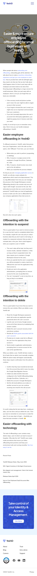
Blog (4, 550)
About (5, 546)
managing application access (23, 173)
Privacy (32, 572)
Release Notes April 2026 (10, 476)
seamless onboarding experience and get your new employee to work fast (17, 77)
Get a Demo (18, 521)
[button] (31, 3)
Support (22, 553)
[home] (8, 3)
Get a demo (23, 550)
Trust (21, 546)
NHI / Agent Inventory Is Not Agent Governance (17, 466)
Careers (5, 553)
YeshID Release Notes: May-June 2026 (15, 462)
